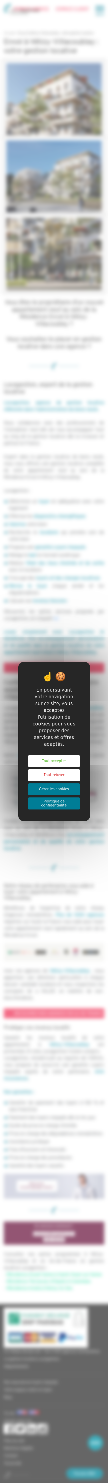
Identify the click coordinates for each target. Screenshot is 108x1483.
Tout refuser (54, 775)
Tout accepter (54, 761)
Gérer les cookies (54, 789)
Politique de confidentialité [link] (54, 803)
